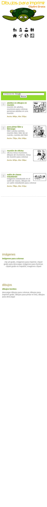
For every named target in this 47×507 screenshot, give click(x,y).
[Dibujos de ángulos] (20, 38)
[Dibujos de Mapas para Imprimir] (26, 38)
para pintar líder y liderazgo (15, 128)
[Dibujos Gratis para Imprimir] (14, 38)
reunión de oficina (15, 151)
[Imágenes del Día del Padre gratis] (14, 32)
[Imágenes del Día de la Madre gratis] (20, 32)
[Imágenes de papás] (26, 32)
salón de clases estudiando (14, 176)
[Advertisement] (23, 65)
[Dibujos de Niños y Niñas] (32, 32)
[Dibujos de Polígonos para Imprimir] (32, 38)
